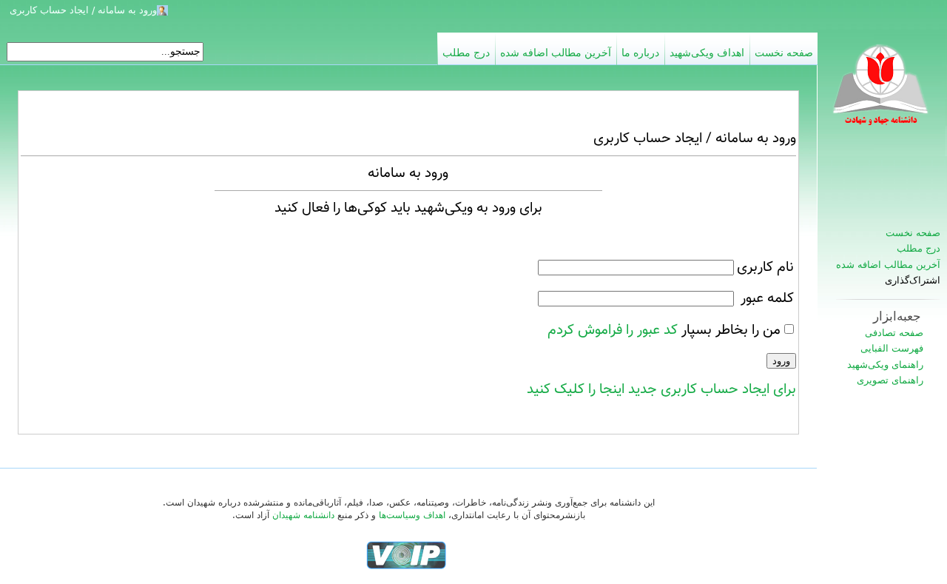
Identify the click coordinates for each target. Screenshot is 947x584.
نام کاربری (765, 267)
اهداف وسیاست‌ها (412, 515)
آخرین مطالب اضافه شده (888, 264)
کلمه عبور (767, 298)
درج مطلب (918, 248)
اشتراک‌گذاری (912, 280)
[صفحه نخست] (882, 92)
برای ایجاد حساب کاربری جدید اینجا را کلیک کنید (661, 389)
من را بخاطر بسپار (731, 330)
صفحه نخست (913, 232)
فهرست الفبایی (891, 348)
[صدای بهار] (406, 555)
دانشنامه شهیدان (303, 515)
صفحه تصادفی (894, 332)
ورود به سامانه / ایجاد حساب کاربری (83, 10)
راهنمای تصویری (890, 380)
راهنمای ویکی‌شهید (885, 364)
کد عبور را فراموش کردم (612, 330)
